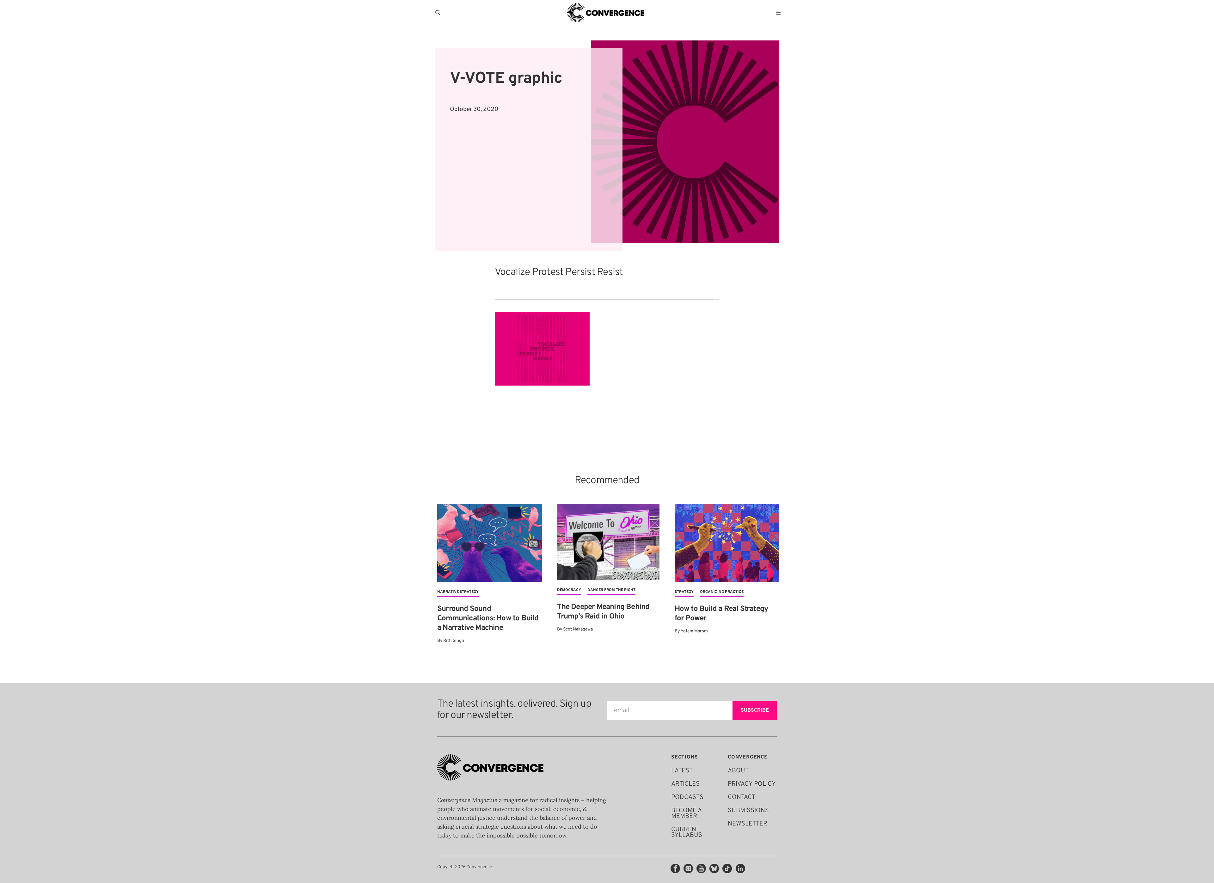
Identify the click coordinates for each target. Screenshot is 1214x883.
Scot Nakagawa (578, 629)
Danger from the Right (611, 590)
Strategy (684, 591)
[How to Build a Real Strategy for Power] (727, 543)
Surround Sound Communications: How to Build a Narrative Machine (488, 618)
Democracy (569, 590)
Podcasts (687, 797)
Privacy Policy (752, 784)
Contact (741, 797)
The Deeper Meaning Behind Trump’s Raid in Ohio (603, 611)
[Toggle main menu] (780, 12)
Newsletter (747, 824)
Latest (682, 771)
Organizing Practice (722, 591)
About (738, 771)
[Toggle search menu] (439, 12)
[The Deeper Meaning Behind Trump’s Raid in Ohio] (608, 542)
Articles (685, 784)
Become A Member (686, 813)
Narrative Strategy (458, 591)
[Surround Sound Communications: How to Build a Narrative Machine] (489, 543)
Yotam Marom (694, 631)
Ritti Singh (453, 640)
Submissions (748, 811)
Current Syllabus (686, 832)
